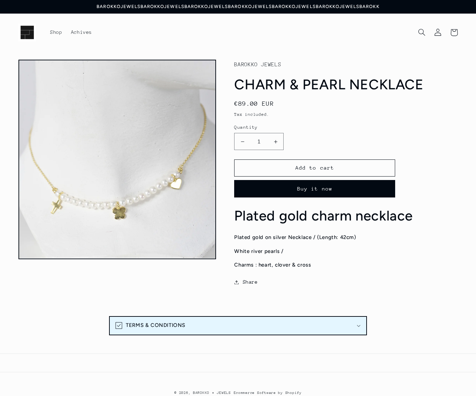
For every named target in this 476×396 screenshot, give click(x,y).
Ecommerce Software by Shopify (268, 393)
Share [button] (250, 282)
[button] (422, 32)
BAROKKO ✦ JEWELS (212, 393)
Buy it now (314, 189)
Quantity (246, 127)
